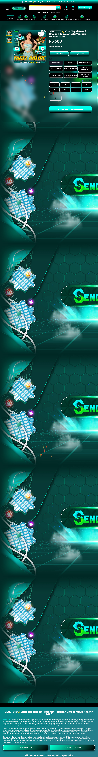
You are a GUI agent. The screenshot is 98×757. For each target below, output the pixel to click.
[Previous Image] (16, 48)
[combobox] (42, 8)
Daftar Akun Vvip (72, 748)
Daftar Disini (59, 54)
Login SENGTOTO (25, 748)
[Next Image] (42, 48)
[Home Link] (19, 8)
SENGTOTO (7, 720)
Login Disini (80, 54)
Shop (7, 9)
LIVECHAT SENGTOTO (70, 109)
